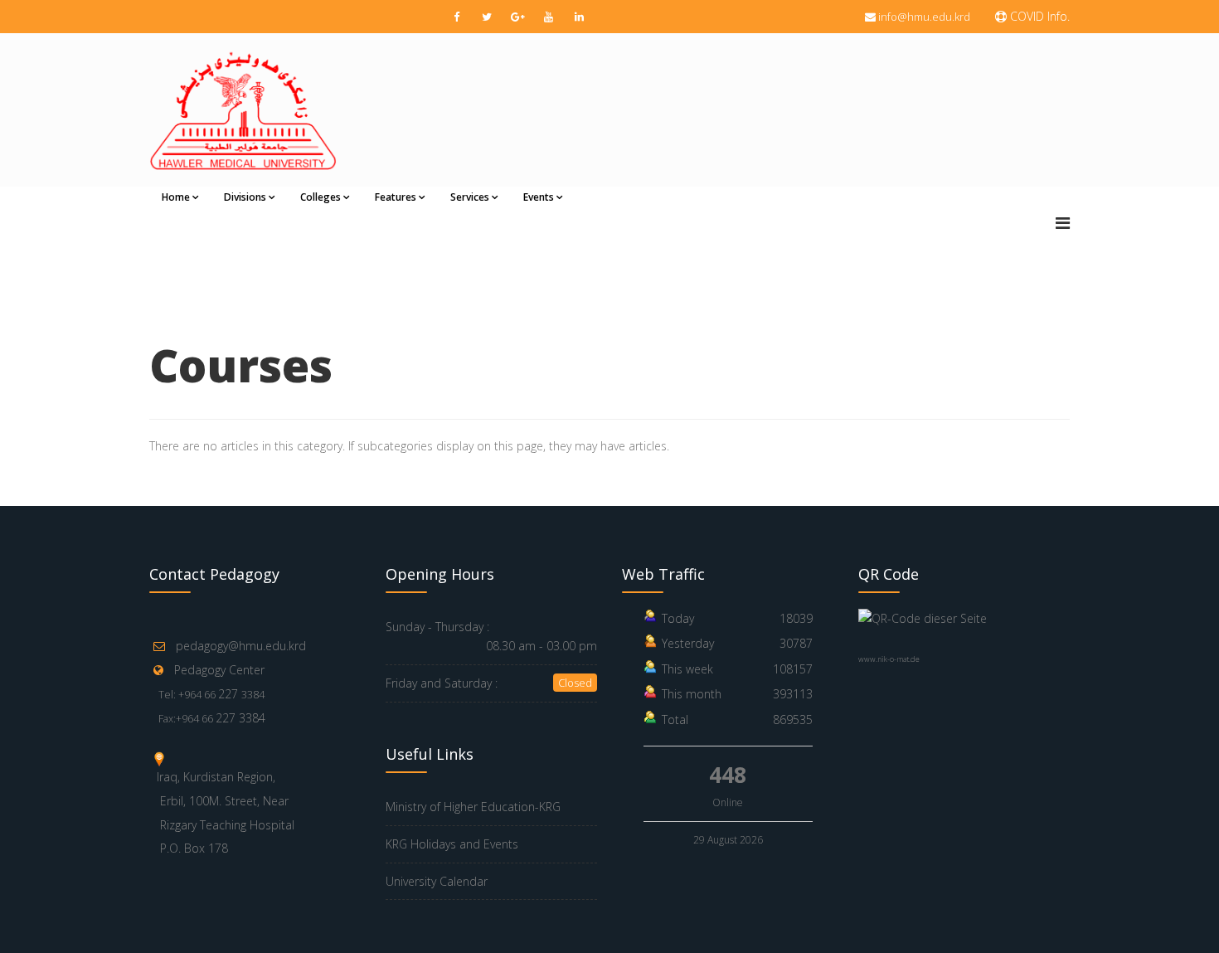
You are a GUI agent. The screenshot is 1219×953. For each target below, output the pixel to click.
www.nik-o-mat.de (889, 659)
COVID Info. (1038, 16)
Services (469, 197)
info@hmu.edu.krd (924, 16)
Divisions (245, 197)
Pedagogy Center (219, 670)
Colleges (320, 197)
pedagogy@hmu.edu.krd (241, 646)
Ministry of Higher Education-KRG (473, 806)
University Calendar (437, 881)
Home (176, 197)
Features (395, 197)
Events (538, 197)
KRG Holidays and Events (452, 844)
